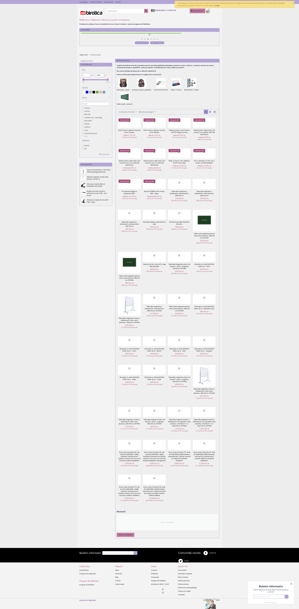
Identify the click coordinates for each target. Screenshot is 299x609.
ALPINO (87, 111)
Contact (118, 2)
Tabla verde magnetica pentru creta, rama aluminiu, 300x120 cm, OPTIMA (179, 308)
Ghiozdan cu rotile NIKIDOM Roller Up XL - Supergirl (204, 350)
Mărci (117, 570)
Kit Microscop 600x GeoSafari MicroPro (179, 223)
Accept (217, 5)
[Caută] (146, 11)
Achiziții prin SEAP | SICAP (160, 584)
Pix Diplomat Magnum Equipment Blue (129, 192)
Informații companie (185, 574)
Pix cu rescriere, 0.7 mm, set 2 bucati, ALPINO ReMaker (204, 162)
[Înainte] (135, 553)
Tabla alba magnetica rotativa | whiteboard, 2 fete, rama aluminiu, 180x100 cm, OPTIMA (204, 391)
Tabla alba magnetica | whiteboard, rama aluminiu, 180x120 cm (129, 224)
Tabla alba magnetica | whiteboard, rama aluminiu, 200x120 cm (204, 193)
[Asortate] (100, 92)
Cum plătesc (83, 2)
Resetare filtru (105, 154)
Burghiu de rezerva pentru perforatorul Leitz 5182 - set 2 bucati (97, 193)
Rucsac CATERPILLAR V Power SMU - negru (154, 192)
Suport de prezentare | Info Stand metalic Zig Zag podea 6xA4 (98, 171)
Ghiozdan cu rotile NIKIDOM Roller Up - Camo (204, 265)
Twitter (186, 561)
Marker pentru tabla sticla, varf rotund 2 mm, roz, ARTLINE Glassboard (154, 163)
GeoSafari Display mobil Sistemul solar (154, 223)
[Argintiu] (90, 92)
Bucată (86, 145)
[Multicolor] (104, 92)
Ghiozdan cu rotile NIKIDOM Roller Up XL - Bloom (154, 350)
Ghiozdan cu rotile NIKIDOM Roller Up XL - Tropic (154, 378)
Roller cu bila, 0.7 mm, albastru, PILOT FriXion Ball (179, 162)
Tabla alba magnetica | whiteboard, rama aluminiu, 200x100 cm (179, 193)
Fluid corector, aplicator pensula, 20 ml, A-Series (129, 131)
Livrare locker (108, 2)
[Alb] (83, 92)
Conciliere (181, 595)
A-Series (87, 108)
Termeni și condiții (184, 591)
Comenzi (154, 570)
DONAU (87, 124)
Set (85, 149)
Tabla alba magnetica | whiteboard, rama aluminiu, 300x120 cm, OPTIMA (154, 308)
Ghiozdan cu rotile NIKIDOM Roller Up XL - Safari (129, 378)
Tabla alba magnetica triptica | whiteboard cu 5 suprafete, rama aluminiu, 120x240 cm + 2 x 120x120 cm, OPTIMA (204, 422)
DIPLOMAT (88, 121)
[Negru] (94, 92)
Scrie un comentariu (125, 535)
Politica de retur (183, 584)
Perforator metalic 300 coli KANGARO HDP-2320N (96, 185)
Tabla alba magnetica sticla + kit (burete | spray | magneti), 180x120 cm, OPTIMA (154, 421)
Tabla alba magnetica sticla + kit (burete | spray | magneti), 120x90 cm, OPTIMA (179, 266)
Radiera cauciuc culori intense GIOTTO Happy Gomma (179, 131)
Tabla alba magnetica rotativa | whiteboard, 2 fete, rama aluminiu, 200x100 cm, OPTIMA (129, 421)
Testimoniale (119, 584)
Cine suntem (182, 570)
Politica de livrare (184, 581)
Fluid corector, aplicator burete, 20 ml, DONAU (154, 131)
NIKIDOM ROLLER (90, 133)
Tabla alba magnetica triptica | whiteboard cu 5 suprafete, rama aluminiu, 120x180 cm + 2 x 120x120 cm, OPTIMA (179, 422)
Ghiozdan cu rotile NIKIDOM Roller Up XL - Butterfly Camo (204, 307)
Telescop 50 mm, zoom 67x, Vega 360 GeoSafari (154, 265)
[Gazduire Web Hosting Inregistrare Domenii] (210, 604)
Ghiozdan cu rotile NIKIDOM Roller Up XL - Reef (179, 350)
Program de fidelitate (86, 585)
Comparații (155, 577)
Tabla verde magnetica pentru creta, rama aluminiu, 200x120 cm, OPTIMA (204, 236)
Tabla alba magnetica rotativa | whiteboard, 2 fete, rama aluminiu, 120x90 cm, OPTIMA (129, 320)
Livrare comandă (96, 2)
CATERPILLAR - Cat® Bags (93, 118)
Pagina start (84, 55)
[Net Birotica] (91, 12)
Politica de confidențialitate (187, 588)
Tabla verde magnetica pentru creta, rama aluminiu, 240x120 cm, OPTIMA (129, 278)
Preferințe (154, 574)
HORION (87, 127)
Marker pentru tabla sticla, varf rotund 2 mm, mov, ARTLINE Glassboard (129, 163)
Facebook (212, 553)
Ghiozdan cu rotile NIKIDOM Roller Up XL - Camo (129, 350)
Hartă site (118, 574)
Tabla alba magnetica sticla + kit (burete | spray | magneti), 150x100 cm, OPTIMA (179, 379)
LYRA (86, 130)
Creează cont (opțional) (87, 574)
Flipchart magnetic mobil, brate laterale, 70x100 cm (97, 178)
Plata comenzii (183, 577)
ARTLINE (87, 114)
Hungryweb (274, 603)
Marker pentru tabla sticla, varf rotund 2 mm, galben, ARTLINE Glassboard (204, 132)
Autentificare (83, 570)
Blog (116, 577)
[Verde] (97, 92)
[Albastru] (87, 92)
